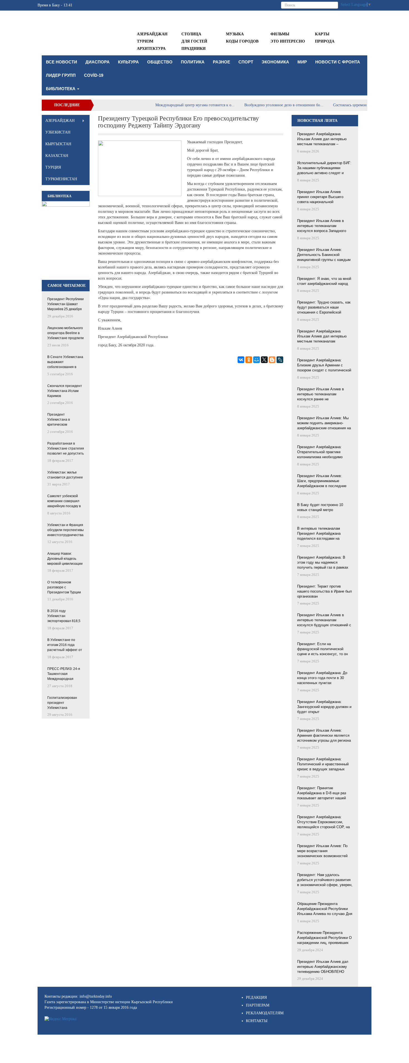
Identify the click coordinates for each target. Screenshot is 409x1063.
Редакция (256, 997)
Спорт (245, 62)
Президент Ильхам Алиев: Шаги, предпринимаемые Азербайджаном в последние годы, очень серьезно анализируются (321, 481)
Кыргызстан (58, 144)
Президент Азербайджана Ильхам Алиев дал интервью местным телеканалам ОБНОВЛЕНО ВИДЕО (322, 336)
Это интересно (287, 41)
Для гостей (194, 41)
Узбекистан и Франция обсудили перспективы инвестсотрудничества (65, 530)
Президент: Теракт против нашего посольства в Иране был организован (324, 591)
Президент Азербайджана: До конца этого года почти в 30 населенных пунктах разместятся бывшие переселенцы (322, 678)
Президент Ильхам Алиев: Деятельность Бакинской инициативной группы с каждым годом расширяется (324, 255)
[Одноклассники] (248, 359)
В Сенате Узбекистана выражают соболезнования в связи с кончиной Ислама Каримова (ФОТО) (65, 362)
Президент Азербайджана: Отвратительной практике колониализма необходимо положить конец (320, 452)
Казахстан (56, 156)
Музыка (235, 34)
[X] (264, 359)
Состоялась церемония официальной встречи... (357, 105)
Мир (302, 62)
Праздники (193, 48)
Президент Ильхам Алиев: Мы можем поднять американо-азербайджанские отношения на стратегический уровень (324, 423)
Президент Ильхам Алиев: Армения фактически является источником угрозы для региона (324, 735)
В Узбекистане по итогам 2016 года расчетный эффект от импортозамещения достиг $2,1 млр (64, 645)
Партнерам (257, 1005)
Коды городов (242, 41)
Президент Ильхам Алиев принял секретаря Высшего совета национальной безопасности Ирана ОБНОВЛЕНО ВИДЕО (320, 197)
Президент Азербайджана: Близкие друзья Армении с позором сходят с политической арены (324, 365)
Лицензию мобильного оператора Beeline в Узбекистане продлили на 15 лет (65, 333)
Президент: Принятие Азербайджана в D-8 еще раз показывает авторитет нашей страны (321, 793)
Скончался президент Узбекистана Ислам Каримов (64, 391)
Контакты (256, 1021)
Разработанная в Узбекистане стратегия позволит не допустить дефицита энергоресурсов (65, 449)
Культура (128, 62)
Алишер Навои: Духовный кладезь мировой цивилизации (65, 559)
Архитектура (151, 48)
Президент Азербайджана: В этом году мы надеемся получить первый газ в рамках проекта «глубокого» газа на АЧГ (325, 562)
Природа (324, 41)
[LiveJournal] (280, 359)
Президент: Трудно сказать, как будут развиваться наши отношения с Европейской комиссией (324, 307)
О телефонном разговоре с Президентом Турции (64, 587)
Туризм (145, 41)
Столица (191, 34)
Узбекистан (57, 132)
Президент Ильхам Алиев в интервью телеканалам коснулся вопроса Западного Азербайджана (321, 226)
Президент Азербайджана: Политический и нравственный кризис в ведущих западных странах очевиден (323, 764)
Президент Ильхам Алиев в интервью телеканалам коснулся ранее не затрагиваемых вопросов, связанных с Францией (320, 394)
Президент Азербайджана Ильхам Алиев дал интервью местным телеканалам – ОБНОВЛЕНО (322, 139)
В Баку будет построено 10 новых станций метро (320, 507)
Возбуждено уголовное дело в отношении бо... (268, 105)
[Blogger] (272, 359)
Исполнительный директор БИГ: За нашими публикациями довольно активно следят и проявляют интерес (324, 168)
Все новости (61, 62)
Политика (192, 62)
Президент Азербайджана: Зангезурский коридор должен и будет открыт (324, 707)
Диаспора (97, 62)
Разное (221, 62)
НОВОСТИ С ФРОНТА (337, 62)
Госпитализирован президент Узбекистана (62, 703)
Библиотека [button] (61, 88)
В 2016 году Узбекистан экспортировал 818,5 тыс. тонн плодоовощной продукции (63, 616)
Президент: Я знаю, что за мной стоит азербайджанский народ (324, 281)
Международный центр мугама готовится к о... (180, 105)
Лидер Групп (61, 75)
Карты (322, 34)
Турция (53, 167)
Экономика (275, 62)
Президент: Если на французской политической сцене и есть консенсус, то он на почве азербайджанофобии (322, 649)
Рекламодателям (265, 1013)
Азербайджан (152, 34)
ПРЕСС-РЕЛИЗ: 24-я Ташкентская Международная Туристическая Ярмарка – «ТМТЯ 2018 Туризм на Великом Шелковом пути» (63, 674)
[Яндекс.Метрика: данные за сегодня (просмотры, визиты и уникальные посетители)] (61, 1019)
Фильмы (279, 34)
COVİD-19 (93, 75)
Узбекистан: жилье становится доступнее (65, 474)
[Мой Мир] (256, 359)
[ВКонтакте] (241, 359)
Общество (160, 62)
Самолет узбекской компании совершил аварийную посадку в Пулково (64, 501)
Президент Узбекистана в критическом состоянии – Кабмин (63, 420)
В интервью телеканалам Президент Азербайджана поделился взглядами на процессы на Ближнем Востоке (323, 533)
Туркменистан (61, 179)
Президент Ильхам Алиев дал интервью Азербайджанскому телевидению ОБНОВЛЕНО (322, 967)
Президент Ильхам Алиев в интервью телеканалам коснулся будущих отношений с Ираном (324, 620)
